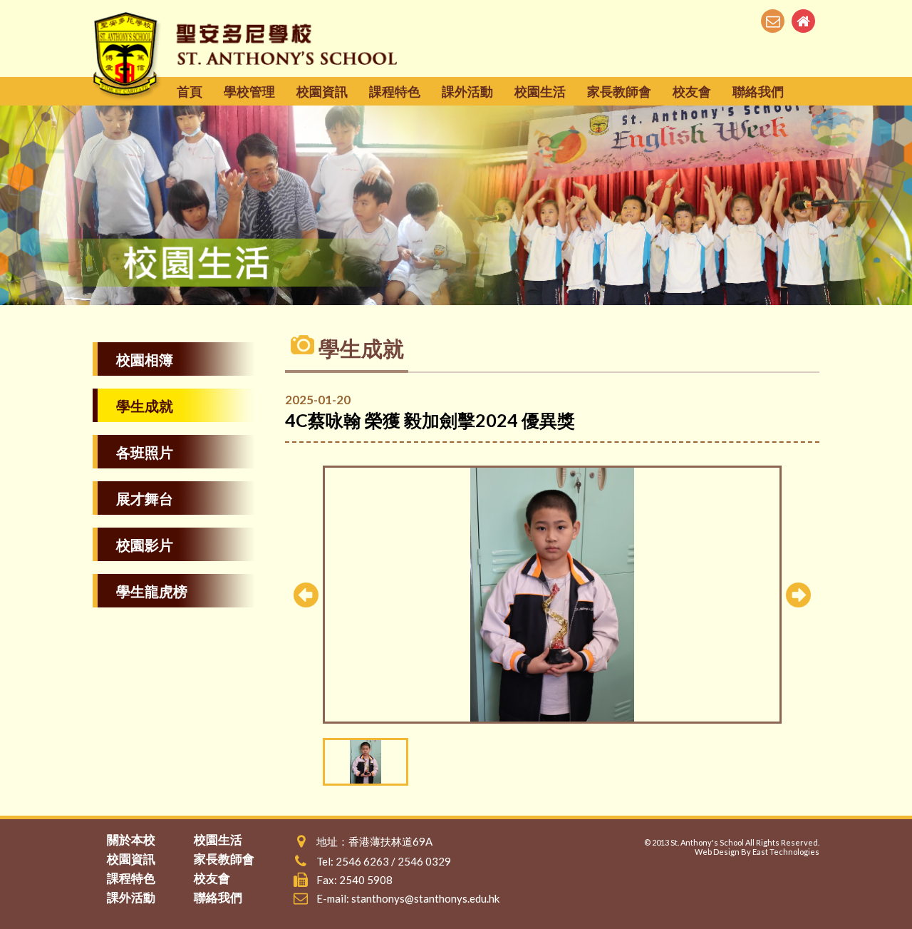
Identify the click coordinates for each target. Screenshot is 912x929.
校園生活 (540, 91)
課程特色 (394, 91)
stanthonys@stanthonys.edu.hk (425, 898)
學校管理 (249, 91)
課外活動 (467, 91)
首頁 (189, 91)
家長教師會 (619, 91)
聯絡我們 (758, 91)
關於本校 (131, 839)
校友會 (692, 91)
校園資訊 (322, 91)
